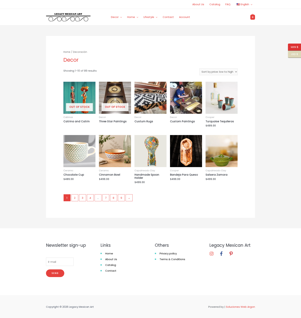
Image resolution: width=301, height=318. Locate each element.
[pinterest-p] (232, 253)
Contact (168, 17)
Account (184, 17)
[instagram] (213, 253)
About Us (198, 4)
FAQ (227, 4)
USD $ (293, 54)
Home (131, 17)
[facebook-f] (223, 253)
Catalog (214, 4)
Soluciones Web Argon (240, 307)
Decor (115, 17)
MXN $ (293, 47)
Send (55, 273)
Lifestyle (149, 17)
